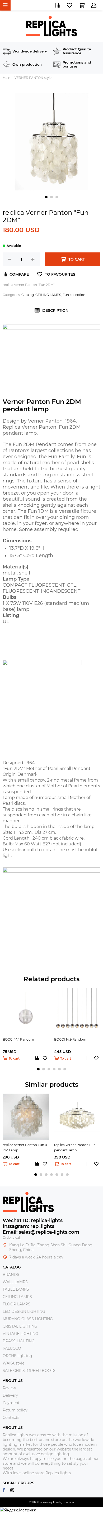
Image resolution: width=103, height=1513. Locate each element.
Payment (11, 1402)
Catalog (27, 295)
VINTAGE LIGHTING (20, 1333)
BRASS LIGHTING (19, 1341)
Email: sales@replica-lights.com (41, 1232)
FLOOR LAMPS (16, 1304)
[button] (46, 197)
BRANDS (11, 1274)
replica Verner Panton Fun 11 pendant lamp (76, 1147)
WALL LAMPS (15, 1282)
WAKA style (13, 1363)
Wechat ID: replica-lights (33, 1220)
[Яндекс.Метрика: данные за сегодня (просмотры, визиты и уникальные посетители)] (18, 1510)
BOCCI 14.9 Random (70, 1039)
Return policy (15, 1410)
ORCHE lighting (17, 1355)
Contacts (11, 1417)
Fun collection (74, 295)
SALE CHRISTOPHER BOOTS (29, 1370)
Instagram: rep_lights (28, 1226)
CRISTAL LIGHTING (20, 1326)
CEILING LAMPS (48, 295)
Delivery (10, 1395)
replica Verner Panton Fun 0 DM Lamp (25, 1147)
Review (9, 1388)
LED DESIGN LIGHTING (24, 1311)
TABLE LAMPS (16, 1289)
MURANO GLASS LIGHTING (28, 1318)
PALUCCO (12, 1348)
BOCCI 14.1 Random (18, 1039)
